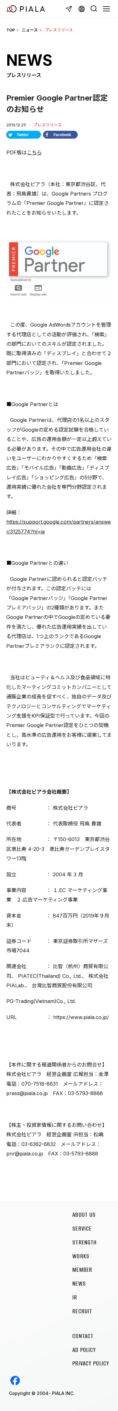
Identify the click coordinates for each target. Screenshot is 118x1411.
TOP (10, 30)
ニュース (30, 30)
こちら (34, 152)
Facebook (15, 1380)
